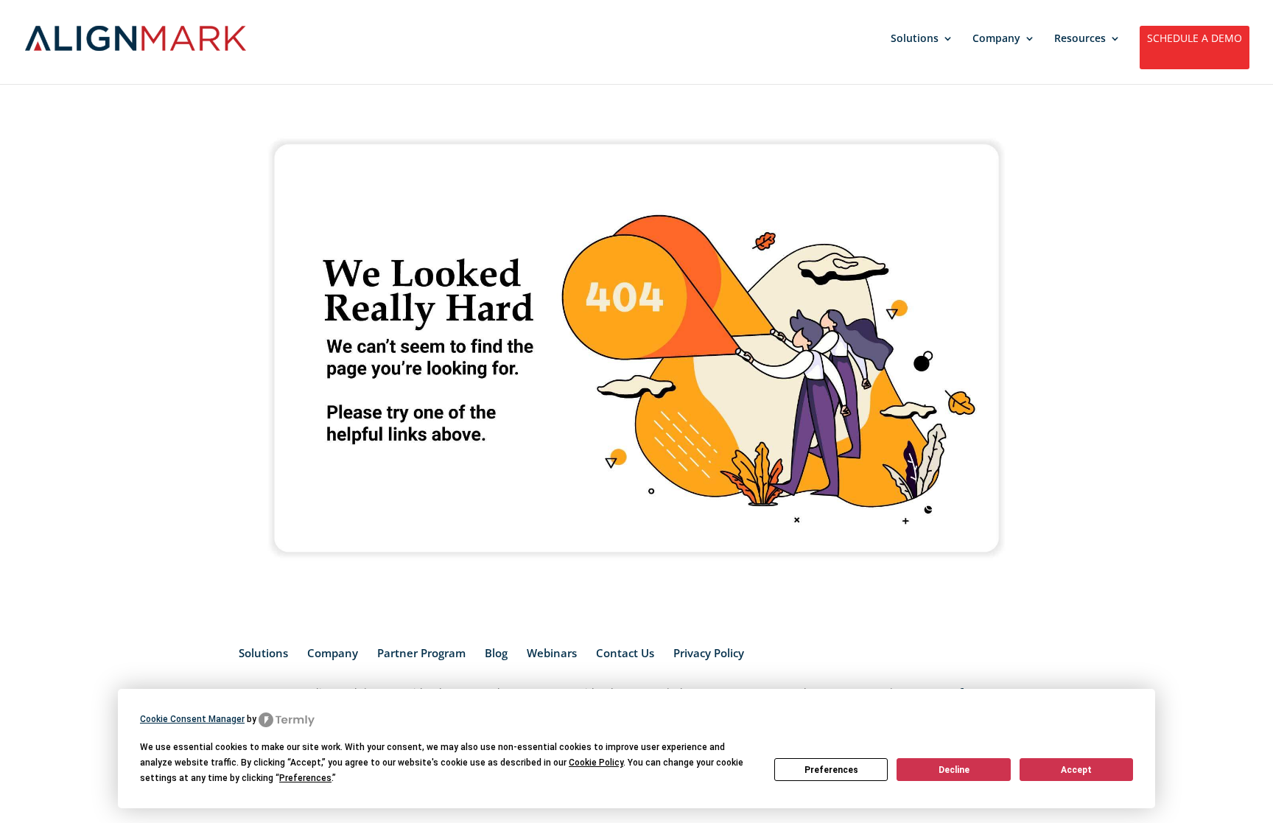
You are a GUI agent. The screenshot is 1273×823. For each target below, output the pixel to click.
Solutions (915, 39)
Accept (1076, 770)
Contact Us (625, 652)
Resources (1080, 39)
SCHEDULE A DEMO (1194, 39)
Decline (954, 770)
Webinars (552, 652)
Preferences (831, 770)
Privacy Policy (708, 652)
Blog (496, 652)
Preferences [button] (305, 778)
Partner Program (421, 652)
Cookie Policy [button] (596, 762)
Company (996, 39)
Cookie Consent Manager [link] (192, 719)
